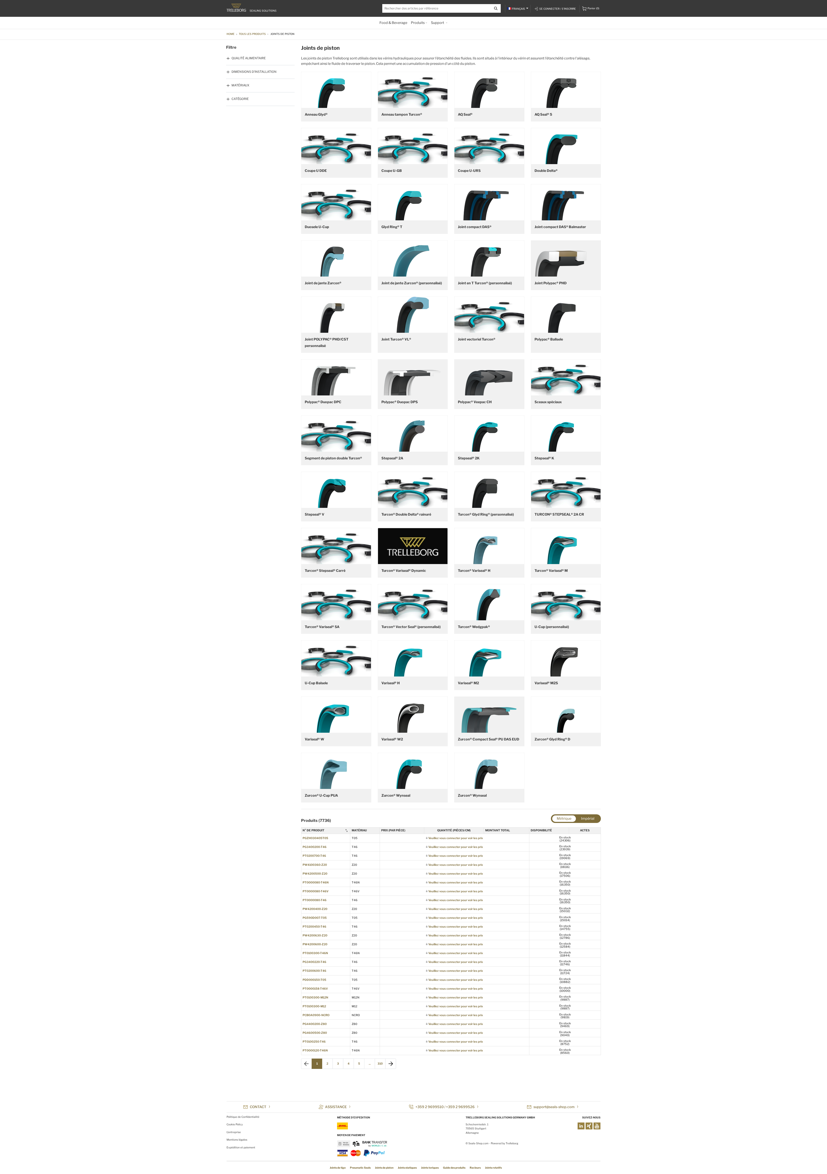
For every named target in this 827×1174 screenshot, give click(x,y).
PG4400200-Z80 (315, 1024)
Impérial (587, 818)
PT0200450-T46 (314, 926)
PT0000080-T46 (314, 900)
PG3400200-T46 (314, 847)
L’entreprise (234, 1132)
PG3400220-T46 (314, 962)
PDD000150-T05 (314, 979)
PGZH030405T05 (315, 838)
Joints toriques (430, 1167)
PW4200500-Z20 (315, 873)
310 (380, 1063)
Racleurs (475, 1167)
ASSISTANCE (336, 1107)
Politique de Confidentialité (243, 1116)
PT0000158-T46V (315, 988)
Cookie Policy (235, 1124)
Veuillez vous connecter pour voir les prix (455, 838)
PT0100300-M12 (314, 1006)
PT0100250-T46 (314, 1041)
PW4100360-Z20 (315, 864)
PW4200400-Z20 (315, 909)
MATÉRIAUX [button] (240, 85)
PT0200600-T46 (314, 970)
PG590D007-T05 (315, 917)
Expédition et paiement (241, 1147)
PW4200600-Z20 (315, 944)
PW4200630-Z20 (315, 935)
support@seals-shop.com (554, 1107)
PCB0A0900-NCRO (316, 1015)
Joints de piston (384, 1167)
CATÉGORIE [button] (240, 99)
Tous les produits (252, 34)
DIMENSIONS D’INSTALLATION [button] (254, 71)
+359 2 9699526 (460, 1107)
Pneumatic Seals (360, 1167)
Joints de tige (338, 1167)
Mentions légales (237, 1139)
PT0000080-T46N (316, 882)
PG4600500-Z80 (315, 1032)
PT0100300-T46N (315, 953)
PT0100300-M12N (315, 997)
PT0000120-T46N (315, 1050)
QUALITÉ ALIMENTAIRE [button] (249, 58)
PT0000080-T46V (315, 891)
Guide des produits (454, 1167)
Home (231, 34)
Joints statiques (407, 1167)
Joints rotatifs (493, 1167)
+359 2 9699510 (429, 1107)
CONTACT (258, 1107)
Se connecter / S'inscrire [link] (557, 8)
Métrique (564, 818)
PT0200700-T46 (314, 855)
